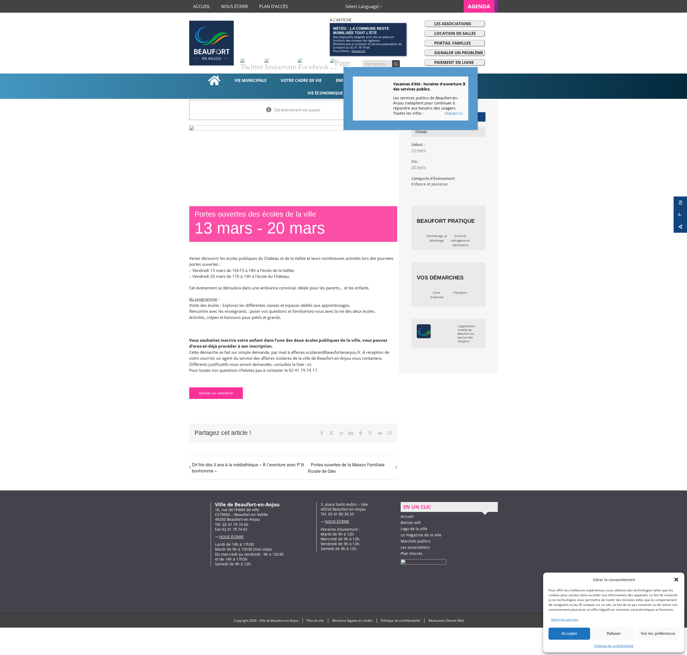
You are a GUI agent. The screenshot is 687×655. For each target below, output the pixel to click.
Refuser (614, 633)
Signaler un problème (458, 52)
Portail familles (452, 43)
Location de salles (455, 33)
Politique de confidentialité (614, 645)
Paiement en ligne (454, 62)
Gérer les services (564, 619)
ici (309, 364)
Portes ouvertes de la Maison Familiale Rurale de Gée (346, 467)
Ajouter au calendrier (216, 393)
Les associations (452, 23)
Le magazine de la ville (421, 534)
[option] (436, 238)
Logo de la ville (414, 528)
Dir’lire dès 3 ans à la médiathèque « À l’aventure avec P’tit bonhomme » (248, 467)
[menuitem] (481, 6)
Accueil (407, 516)
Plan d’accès (411, 553)
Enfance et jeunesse (429, 184)
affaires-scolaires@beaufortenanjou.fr (325, 352)
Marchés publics (415, 541)
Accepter (569, 633)
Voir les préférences (658, 633)
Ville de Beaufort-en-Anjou (278, 620)
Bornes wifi (411, 522)
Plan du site (315, 620)
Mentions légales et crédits (352, 620)
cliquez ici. (359, 51)
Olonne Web (455, 620)
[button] (676, 579)
